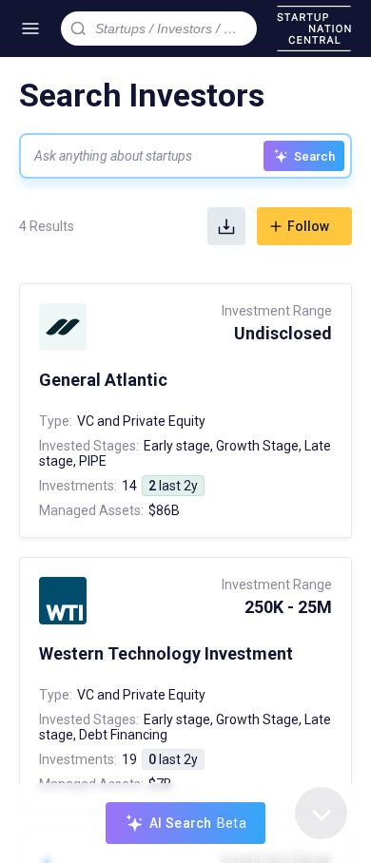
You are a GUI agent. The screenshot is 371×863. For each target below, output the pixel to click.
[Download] (226, 226)
